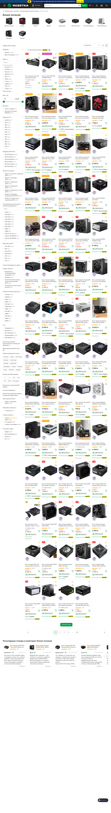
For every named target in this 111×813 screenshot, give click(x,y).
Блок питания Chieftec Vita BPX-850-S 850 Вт (65, 362)
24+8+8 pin (7, 366)
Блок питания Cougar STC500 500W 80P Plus (99, 565)
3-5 (14, 377)
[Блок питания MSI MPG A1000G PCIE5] (66, 307)
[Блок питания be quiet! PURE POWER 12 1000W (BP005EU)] (49, 590)
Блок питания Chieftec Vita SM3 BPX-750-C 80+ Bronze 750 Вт (82, 604)
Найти (84, 5)
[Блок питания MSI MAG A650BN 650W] (66, 103)
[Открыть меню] (4, 5)
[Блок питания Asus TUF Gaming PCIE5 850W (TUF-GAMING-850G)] (66, 470)
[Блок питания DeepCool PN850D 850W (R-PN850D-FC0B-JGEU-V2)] (66, 430)
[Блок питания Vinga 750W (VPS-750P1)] (49, 511)
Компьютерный (11, 335)
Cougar (8, 88)
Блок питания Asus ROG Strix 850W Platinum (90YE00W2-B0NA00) (65, 403)
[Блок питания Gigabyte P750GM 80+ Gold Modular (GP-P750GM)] (32, 430)
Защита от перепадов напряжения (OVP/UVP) (13, 195)
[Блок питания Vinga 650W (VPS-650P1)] (83, 470)
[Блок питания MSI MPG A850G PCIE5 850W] (83, 647)
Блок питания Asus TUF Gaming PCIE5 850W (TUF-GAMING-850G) (66, 484)
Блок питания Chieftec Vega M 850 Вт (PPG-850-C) (32, 322)
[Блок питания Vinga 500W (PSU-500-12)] (32, 590)
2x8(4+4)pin (9, 306)
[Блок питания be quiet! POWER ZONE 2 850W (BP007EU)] (83, 185)
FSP (7, 86)
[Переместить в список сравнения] (39, 57)
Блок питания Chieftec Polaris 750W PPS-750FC (99, 444)
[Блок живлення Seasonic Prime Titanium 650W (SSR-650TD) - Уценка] (99, 307)
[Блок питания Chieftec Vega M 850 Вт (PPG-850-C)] (32, 307)
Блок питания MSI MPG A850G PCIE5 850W (93, 646)
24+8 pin (6, 363)
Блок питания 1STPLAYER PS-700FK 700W (99, 362)
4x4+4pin (8, 316)
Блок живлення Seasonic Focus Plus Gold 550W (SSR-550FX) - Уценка (82, 158)
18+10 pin (11, 369)
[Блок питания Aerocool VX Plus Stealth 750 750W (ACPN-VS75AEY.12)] (49, 470)
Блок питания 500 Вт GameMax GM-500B (98, 117)
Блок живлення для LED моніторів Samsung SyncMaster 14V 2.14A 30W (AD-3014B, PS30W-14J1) (32, 77)
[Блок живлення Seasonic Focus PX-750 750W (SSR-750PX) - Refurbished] (32, 226)
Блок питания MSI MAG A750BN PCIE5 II (48, 77)
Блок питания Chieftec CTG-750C (98, 199)
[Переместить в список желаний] (39, 54)
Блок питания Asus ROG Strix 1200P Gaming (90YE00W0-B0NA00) (49, 240)
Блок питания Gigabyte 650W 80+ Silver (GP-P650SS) (48, 158)
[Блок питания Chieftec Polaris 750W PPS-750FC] (99, 430)
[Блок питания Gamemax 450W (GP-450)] (66, 551)
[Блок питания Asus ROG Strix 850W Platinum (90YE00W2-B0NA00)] (66, 389)
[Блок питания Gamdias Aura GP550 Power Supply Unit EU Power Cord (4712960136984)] (32, 348)
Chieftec (8, 69)
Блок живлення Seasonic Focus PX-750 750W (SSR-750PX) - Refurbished (32, 240)
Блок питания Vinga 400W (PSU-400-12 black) (83, 280)
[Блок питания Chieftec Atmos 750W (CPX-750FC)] (83, 348)
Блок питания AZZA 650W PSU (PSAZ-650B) (49, 565)
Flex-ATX (8, 251)
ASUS (8, 79)
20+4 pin (6, 356)
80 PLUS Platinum (11, 159)
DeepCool (9, 74)
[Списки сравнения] (101, 5)
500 (8, 127)
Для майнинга (10, 337)
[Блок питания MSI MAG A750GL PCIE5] (99, 144)
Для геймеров (10, 333)
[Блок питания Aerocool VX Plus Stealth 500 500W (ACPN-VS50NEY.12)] (66, 590)
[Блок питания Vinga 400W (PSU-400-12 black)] (83, 267)
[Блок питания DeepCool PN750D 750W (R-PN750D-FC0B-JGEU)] (99, 63)
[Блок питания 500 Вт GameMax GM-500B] (99, 103)
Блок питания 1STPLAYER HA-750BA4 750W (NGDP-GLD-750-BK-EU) (49, 362)
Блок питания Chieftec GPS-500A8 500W (65, 158)
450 (7, 125)
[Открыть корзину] (106, 5)
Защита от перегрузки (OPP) (11, 187)
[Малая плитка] (106, 45)
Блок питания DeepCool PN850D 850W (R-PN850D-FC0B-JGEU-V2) (65, 444)
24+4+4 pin (13, 360)
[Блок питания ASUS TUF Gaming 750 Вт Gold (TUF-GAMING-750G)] (99, 470)
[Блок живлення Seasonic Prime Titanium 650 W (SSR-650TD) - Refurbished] (49, 389)
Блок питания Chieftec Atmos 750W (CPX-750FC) (82, 362)
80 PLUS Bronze (11, 154)
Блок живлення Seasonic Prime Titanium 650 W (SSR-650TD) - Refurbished (49, 403)
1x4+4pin (9, 294)
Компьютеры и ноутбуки (12, 11)
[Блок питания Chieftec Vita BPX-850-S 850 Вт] (66, 348)
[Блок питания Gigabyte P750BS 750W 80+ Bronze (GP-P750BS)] (66, 511)
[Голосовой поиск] (79, 5)
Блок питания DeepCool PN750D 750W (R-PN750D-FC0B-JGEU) (99, 77)
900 (7, 146)
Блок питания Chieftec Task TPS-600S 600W (31, 484)
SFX (7, 258)
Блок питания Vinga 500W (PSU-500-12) (32, 604)
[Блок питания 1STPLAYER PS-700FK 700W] (99, 348)
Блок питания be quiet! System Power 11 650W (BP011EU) (31, 117)
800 (7, 141)
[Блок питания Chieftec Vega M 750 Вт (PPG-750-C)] (83, 511)
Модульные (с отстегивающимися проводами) (10, 273)
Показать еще (7, 91)
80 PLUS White (11, 166)
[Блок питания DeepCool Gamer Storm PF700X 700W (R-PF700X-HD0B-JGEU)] (83, 226)
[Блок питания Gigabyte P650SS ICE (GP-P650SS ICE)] (99, 389)
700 (7, 137)
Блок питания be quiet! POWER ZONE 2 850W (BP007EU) (81, 199)
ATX (8, 256)
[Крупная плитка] (103, 45)
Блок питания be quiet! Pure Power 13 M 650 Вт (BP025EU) (99, 281)
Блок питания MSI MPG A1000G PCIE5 (65, 321)
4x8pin (8, 318)
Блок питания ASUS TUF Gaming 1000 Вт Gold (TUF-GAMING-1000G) (32, 565)
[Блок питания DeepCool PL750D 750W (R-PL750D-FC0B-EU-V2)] (32, 389)
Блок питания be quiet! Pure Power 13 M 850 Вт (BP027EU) (65, 77)
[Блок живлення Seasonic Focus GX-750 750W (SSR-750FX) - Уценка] (66, 267)
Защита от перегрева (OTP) (11, 178)
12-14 (9, 381)
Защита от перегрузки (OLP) (11, 182)
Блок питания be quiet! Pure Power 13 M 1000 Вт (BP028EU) (82, 565)
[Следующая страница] (104, 632)
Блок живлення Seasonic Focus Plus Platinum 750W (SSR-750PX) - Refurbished (49, 117)
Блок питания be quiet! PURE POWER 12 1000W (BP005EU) (49, 604)
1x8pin (8, 301)
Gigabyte (9, 83)
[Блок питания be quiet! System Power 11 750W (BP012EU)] (66, 185)
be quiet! (9, 67)
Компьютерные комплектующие (29, 11)
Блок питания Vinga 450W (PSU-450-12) (82, 403)
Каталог (38, 5)
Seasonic (9, 72)
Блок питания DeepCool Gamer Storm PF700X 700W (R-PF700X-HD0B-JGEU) (82, 240)
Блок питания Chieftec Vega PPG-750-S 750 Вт (31, 280)
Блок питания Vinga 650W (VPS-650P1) (82, 484)
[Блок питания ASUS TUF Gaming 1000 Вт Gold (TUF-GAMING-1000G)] (32, 551)
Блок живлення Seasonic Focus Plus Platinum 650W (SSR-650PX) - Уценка (82, 444)
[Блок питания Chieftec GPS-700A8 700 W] (32, 144)
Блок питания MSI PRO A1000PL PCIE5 (98, 240)
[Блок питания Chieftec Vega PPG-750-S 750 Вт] (32, 267)
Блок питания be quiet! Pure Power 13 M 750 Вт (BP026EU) (82, 117)
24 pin (12, 356)
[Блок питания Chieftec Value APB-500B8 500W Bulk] (49, 430)
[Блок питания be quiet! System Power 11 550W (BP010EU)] (99, 511)
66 (77, 632)
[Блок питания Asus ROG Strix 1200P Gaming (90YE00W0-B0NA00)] (49, 226)
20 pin (5, 369)
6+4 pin (14, 366)
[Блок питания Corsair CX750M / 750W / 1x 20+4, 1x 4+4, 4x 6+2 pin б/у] (32, 511)
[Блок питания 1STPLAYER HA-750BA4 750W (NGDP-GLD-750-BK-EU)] (49, 348)
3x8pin (7, 313)
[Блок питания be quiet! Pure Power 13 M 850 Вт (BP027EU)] (66, 63)
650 (7, 134)
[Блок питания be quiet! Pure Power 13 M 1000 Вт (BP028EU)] (83, 551)
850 (7, 144)
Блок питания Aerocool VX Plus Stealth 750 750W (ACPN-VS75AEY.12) (49, 484)
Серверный (9, 328)
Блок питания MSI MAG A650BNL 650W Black (48, 199)
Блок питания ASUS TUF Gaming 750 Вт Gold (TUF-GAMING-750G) (99, 484)
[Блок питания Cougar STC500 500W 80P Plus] (99, 551)
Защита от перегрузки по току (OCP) (13, 191)
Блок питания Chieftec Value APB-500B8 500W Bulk (49, 444)
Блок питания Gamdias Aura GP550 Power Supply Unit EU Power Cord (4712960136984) (32, 362)
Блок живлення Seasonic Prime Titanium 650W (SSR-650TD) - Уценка (99, 322)
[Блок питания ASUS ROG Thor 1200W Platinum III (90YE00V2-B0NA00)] (66, 226)
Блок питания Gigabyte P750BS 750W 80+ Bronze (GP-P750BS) (66, 525)
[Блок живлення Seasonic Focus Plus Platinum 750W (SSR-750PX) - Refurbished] (49, 103)
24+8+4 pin (13, 363)
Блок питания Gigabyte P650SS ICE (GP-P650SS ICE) (99, 403)
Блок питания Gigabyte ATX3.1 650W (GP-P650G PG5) (49, 281)
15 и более (16, 381)
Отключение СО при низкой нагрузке (13, 286)
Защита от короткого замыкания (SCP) (14, 174)
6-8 (18, 377)
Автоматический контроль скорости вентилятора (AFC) (12, 281)
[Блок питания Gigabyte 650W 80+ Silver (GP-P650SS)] (49, 144)
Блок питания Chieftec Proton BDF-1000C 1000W (49, 321)
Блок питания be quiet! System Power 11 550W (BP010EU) (98, 525)
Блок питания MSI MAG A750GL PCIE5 (98, 158)
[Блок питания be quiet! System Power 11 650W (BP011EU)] (32, 103)
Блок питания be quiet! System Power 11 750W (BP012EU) (65, 199)
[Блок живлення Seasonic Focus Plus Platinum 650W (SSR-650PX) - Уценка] (83, 430)
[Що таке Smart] (49, 50)
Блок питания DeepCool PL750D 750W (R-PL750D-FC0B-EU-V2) (32, 403)
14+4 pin (20, 366)
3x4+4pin (9, 311)
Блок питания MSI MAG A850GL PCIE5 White (82, 321)
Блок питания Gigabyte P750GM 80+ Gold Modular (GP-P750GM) (32, 444)
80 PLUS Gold (10, 157)
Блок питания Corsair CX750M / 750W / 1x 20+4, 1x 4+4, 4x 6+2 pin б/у (32, 525)
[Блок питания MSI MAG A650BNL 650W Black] (49, 185)
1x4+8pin (8, 297)
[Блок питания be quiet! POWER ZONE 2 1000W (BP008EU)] (32, 185)
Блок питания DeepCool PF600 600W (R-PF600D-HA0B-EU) (82, 77)
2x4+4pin (9, 304)
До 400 (8, 120)
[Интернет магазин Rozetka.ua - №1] (18, 5)
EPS (7, 248)
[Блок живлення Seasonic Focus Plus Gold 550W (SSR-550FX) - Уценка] (83, 144)
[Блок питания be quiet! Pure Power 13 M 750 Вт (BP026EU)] (83, 103)
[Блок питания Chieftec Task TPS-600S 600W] (32, 470)
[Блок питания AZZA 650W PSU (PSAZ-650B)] (49, 551)
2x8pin (8, 309)
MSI (7, 76)
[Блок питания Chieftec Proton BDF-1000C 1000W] (49, 307)
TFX (7, 260)
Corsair (8, 81)
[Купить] (39, 82)
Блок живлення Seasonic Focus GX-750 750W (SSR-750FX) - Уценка (66, 281)
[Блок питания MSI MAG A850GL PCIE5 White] (83, 307)
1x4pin (8, 299)
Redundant (9, 253)
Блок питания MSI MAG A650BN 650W (65, 117)
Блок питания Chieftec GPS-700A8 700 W (31, 158)
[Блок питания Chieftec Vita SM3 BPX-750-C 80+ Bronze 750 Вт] (83, 590)
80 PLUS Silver (10, 161)
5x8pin (8, 320)
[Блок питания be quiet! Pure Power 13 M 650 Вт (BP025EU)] (99, 267)
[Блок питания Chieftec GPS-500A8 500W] (66, 144)
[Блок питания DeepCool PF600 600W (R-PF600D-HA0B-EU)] (83, 63)
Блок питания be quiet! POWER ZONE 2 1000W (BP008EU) (32, 199)
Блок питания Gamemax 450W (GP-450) (65, 565)
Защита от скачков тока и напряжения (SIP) (12, 199)
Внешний (9, 330)
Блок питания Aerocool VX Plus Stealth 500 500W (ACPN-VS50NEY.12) (66, 604)
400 (8, 122)
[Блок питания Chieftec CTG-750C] (99, 185)
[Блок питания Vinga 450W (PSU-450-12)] (83, 389)
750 (7, 139)
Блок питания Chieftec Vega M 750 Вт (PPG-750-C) (82, 525)
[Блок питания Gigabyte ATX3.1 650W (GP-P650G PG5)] (49, 267)
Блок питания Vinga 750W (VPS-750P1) (49, 525)
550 (7, 129)
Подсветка (9, 277)
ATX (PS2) (9, 246)
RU (90, 5)
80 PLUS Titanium (11, 164)
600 (7, 132)
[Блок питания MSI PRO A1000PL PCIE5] (99, 226)
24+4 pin (6, 360)
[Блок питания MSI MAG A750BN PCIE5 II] (49, 63)
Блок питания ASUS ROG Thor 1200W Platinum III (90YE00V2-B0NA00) (66, 240)
